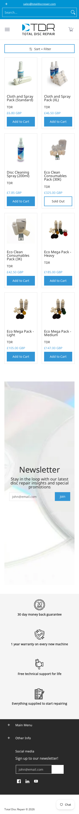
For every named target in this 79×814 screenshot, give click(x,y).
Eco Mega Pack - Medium (57, 333)
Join (62, 496)
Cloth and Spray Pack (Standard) (20, 98)
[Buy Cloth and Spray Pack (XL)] (58, 74)
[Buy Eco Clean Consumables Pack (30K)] (58, 150)
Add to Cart (21, 121)
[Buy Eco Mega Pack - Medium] (58, 309)
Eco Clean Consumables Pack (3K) (18, 255)
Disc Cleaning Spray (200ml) (18, 174)
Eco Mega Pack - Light (20, 333)
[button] (71, 29)
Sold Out (58, 201)
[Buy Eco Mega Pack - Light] (21, 309)
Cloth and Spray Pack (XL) (57, 98)
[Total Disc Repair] (38, 29)
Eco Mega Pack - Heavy (57, 253)
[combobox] (36, 12)
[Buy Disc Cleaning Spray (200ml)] (21, 150)
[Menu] (7, 29)
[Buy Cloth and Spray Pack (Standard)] (21, 74)
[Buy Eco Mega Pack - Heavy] (58, 229)
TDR (10, 107)
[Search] (73, 12)
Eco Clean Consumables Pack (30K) (55, 176)
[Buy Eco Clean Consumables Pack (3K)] (21, 229)
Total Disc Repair (14, 809)
